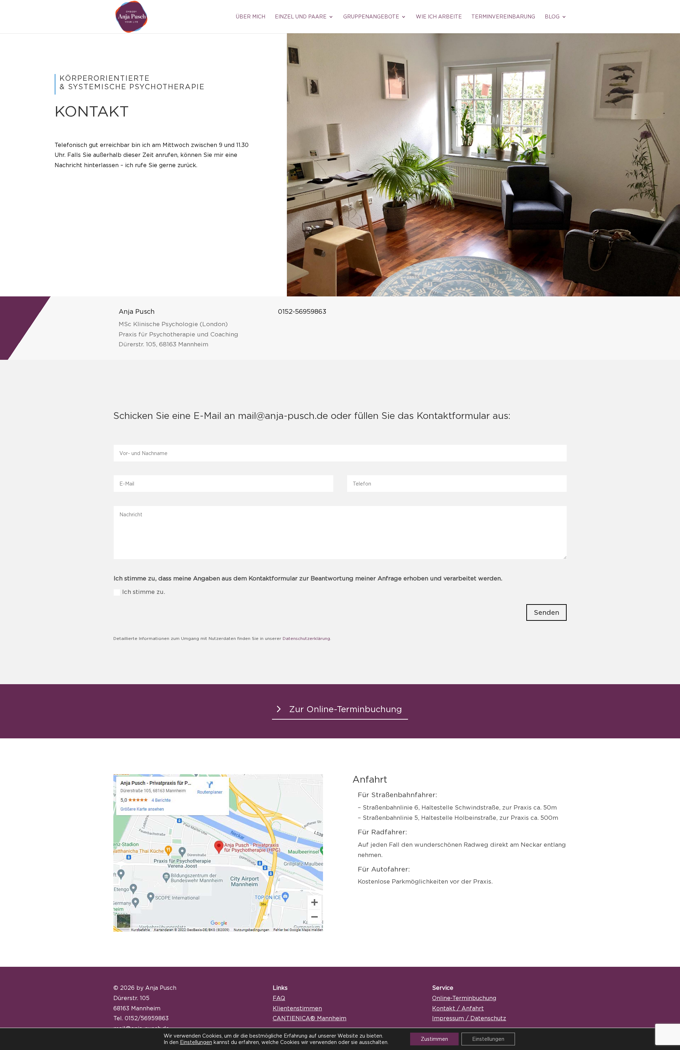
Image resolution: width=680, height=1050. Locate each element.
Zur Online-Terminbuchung (345, 709)
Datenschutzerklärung (306, 638)
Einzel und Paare (301, 16)
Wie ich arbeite (439, 16)
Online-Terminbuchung (464, 998)
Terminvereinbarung (503, 16)
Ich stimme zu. (143, 592)
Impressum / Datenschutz (469, 1018)
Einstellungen (196, 1042)
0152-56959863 (302, 311)
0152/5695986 (145, 1018)
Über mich (250, 16)
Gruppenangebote (371, 16)
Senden (546, 612)
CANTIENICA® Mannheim (309, 1018)
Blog (552, 16)
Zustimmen (434, 1039)
